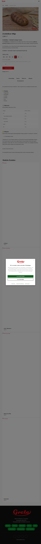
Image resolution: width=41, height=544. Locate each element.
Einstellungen (27, 283)
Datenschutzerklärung (20, 283)
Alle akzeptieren (20, 276)
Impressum (13, 283)
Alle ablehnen (20, 279)
